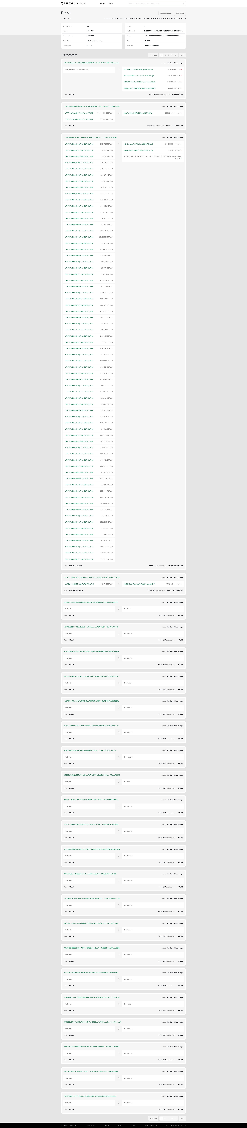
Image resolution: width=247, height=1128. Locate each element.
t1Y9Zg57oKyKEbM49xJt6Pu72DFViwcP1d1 (79, 584)
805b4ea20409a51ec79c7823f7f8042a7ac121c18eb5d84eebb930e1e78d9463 (91, 652)
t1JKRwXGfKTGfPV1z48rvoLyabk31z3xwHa (138, 70)
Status (111, 3)
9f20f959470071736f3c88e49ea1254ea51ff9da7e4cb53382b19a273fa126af (90, 1096)
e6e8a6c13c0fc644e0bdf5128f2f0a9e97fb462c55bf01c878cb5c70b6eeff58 (91, 602)
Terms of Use (90, 1125)
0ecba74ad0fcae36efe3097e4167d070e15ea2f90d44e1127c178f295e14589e (91, 1071)
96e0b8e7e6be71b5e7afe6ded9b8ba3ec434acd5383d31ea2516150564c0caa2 (92, 106)
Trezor (106, 1125)
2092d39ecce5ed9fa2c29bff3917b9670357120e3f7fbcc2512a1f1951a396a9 (90, 137)
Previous (153, 55)
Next (182, 55)
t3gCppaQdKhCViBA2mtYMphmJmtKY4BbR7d (139, 88)
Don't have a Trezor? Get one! (176, 1125)
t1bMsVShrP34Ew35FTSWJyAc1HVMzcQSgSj (139, 82)
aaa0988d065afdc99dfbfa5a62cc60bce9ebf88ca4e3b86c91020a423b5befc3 (92, 1047)
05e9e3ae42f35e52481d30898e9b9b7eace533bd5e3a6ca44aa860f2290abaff (92, 997)
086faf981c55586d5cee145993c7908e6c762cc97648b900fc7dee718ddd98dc (92, 948)
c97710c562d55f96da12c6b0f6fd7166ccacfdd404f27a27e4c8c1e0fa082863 (91, 627)
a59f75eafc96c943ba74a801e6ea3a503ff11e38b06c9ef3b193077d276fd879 (90, 750)
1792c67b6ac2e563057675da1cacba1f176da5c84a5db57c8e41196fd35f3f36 (90, 874)
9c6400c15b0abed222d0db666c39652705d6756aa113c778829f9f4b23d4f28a (92, 577)
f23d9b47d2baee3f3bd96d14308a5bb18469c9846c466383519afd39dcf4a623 (91, 800)
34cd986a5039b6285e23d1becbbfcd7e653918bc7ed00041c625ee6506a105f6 (92, 899)
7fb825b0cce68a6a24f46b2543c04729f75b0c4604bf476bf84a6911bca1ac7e (91, 63)
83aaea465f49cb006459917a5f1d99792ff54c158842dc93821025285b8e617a (91, 726)
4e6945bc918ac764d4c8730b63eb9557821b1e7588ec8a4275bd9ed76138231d (91, 701)
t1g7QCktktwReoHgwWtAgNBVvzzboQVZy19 (139, 584)
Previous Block (166, 13)
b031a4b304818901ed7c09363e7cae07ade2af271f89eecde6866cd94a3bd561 (91, 973)
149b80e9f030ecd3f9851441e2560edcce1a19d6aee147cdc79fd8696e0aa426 (91, 923)
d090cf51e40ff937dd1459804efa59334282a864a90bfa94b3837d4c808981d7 (91, 676)
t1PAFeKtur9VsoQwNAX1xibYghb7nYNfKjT (79, 113)
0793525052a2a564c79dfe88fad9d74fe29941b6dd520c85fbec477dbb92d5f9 (92, 775)
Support (133, 1125)
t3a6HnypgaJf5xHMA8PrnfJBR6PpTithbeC (138, 144)
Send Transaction (151, 1125)
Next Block (180, 13)
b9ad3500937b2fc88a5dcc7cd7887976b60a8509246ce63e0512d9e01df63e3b (92, 849)
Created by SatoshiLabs (69, 1125)
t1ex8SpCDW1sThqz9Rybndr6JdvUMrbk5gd (139, 76)
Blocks (102, 3)
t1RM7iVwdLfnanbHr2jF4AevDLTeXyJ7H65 (79, 144)
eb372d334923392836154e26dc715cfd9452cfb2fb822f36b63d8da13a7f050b (91, 824)
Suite (119, 1125)
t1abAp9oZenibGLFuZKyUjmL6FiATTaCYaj (138, 113)
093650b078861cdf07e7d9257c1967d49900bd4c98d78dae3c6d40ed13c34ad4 (92, 1022)
